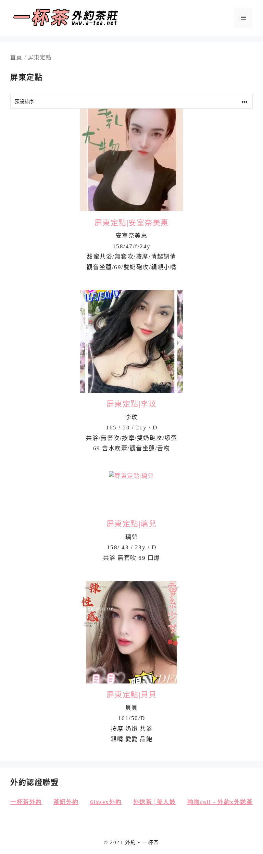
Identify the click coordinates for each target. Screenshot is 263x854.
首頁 (16, 57)
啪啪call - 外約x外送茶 (220, 802)
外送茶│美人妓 (154, 802)
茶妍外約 (66, 802)
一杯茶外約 (26, 802)
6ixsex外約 (106, 802)
